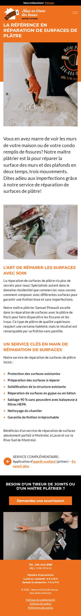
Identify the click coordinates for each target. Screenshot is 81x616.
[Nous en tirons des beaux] (24, 14)
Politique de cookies (41, 603)
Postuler (49, 2)
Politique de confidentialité (40, 599)
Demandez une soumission (40, 501)
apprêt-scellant (44, 461)
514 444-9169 (43, 564)
